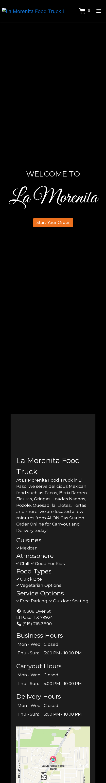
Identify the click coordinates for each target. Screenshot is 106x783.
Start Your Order (53, 222)
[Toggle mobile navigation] (98, 11)
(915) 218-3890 (37, 623)
